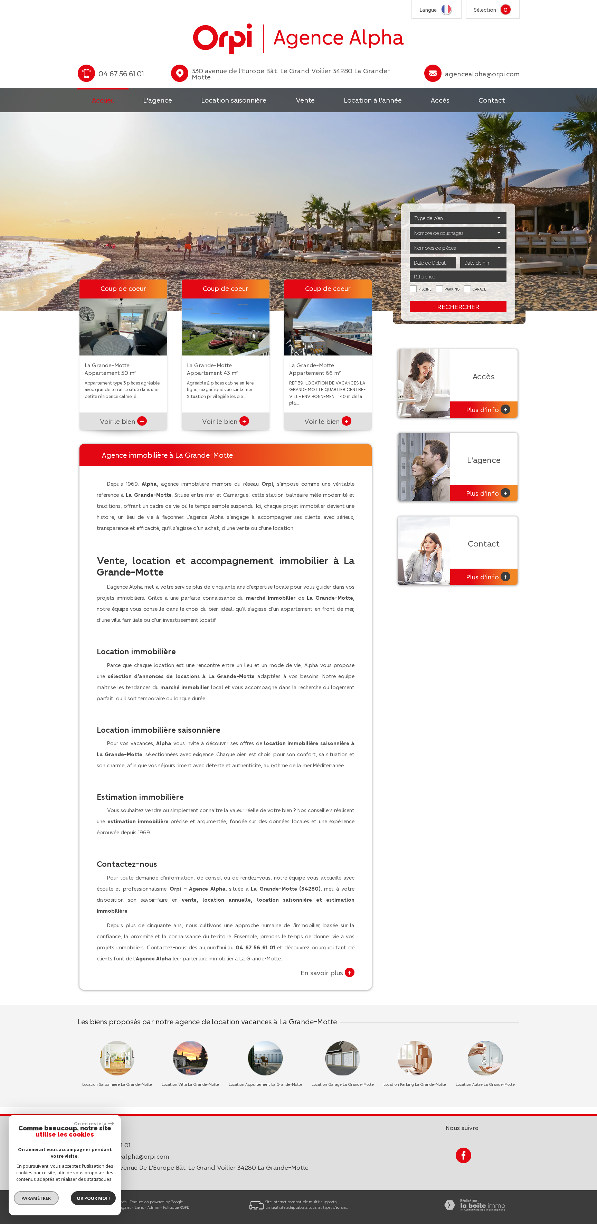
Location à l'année (373, 100)
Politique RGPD (176, 1207)
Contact (491, 100)
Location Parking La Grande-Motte (414, 1084)
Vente (305, 100)
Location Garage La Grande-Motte (343, 1084)
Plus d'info (487, 409)
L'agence (157, 100)
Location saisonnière (233, 100)
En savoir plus (326, 972)
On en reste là (90, 1123)
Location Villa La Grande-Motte (190, 1084)
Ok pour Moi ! (93, 1198)
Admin (153, 1207)
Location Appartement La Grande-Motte (265, 1084)
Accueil (103, 100)
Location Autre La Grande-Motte (485, 1084)
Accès (440, 100)
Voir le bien (122, 421)
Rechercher (458, 306)
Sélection (485, 10)
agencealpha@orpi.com (482, 73)
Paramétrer (36, 1198)
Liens (139, 1207)
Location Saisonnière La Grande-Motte (117, 1084)
